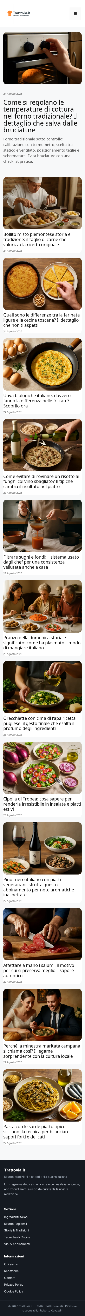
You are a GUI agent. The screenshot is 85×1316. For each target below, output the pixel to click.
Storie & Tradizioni (16, 1230)
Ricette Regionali (15, 1224)
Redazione (11, 1271)
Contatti (9, 1278)
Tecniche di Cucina (17, 1237)
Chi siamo (11, 1264)
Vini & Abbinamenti (17, 1244)
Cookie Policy (13, 1291)
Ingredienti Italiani (16, 1217)
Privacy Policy (13, 1285)
